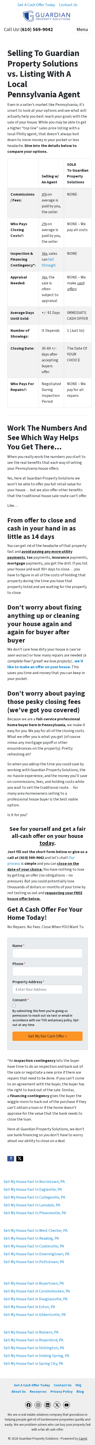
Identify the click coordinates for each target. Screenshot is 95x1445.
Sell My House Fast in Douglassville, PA (35, 1299)
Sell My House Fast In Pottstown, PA (34, 1262)
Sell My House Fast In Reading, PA (31, 1238)
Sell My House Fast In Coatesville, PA (34, 1246)
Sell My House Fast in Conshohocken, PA (37, 1291)
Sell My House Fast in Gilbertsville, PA (35, 1314)
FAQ (78, 1385)
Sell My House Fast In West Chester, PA (35, 1230)
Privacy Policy (61, 1391)
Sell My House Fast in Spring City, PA (33, 1363)
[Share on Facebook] (10, 1158)
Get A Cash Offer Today (36, 5)
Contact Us (68, 5)
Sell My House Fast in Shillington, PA (34, 1348)
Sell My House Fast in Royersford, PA (33, 1340)
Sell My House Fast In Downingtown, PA (36, 1254)
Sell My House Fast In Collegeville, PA (34, 1197)
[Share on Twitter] (19, 1158)
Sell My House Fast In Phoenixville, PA (35, 1213)
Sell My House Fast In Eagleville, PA (33, 1189)
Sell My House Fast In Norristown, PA (34, 1181)
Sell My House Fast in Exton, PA (29, 1307)
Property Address (28, 982)
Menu (82, 29)
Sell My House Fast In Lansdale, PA (32, 1205)
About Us (18, 1391)
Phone (19, 964)
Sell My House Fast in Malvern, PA (31, 1332)
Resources (38, 1391)
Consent (20, 1000)
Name (18, 945)
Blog (80, 1391)
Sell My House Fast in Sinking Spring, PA (36, 1355)
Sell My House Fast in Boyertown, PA (34, 1283)
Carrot (83, 1438)
